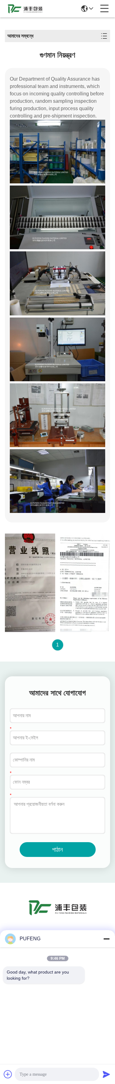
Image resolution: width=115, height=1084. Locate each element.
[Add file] (8, 1074)
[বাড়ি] (57, 915)
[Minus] (106, 938)
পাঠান (57, 849)
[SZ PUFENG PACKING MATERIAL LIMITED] (25, 8)
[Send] (106, 1074)
